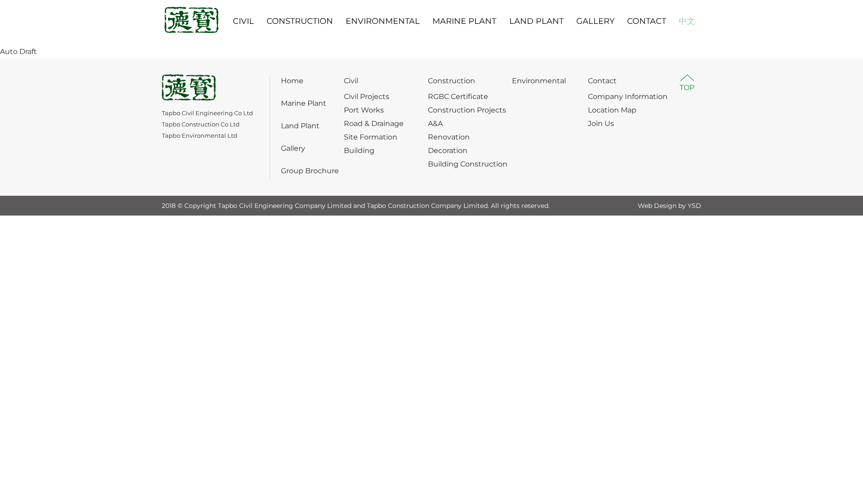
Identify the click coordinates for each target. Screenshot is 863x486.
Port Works (364, 110)
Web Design (657, 206)
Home (292, 80)
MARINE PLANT (464, 21)
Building (359, 150)
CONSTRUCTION (300, 21)
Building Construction (467, 164)
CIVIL (243, 21)
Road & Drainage (374, 123)
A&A (435, 123)
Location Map (612, 110)
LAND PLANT (536, 21)
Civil (351, 80)
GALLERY (595, 21)
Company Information (627, 96)
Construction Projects (467, 110)
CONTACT (646, 21)
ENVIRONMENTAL (383, 21)
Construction (451, 80)
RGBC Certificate (458, 96)
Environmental (539, 80)
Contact (602, 80)
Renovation (449, 137)
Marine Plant (303, 103)
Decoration (447, 150)
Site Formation (370, 137)
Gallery (293, 148)
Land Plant (300, 126)
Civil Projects (366, 96)
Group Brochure (310, 170)
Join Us (601, 123)
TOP (687, 87)
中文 (687, 21)
